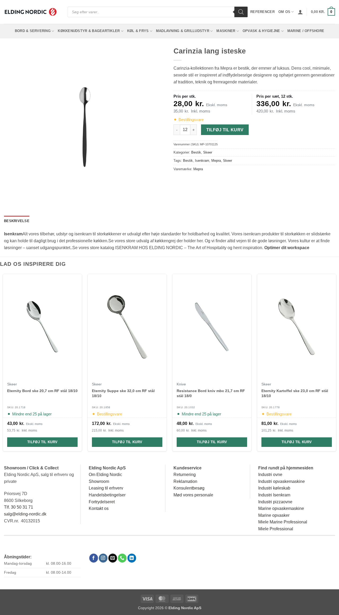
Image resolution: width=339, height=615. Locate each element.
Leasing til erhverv (106, 488)
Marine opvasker (273, 515)
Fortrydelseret (102, 502)
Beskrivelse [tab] (16, 221)
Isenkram (202, 161)
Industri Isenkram (274, 495)
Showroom (99, 481)
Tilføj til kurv (225, 130)
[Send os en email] (112, 558)
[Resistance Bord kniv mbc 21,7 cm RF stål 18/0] (211, 326)
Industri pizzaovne (275, 502)
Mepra (216, 161)
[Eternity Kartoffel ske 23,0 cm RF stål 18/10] (296, 326)
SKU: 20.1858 (101, 407)
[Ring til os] (122, 558)
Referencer (262, 12)
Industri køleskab (274, 488)
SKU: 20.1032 (186, 407)
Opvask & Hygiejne (261, 31)
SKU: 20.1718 (16, 407)
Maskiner (225, 31)
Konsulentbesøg (188, 488)
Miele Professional (275, 529)
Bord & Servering (33, 31)
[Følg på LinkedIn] (131, 558)
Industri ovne (270, 474)
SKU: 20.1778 (270, 407)
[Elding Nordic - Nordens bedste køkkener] (30, 12)
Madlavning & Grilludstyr (182, 31)
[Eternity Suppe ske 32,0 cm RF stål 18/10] (127, 326)
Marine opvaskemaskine (281, 508)
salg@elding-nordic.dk (25, 514)
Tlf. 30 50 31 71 (18, 507)
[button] (300, 12)
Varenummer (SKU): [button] (195, 144)
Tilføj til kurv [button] (42, 442)
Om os (284, 12)
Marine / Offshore (305, 31)
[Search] (241, 12)
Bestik (196, 152)
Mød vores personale (193, 495)
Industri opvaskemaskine (281, 481)
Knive (181, 384)
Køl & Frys (138, 31)
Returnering (184, 474)
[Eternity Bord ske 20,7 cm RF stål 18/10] (42, 326)
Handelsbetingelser (107, 495)
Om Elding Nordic (105, 474)
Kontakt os (99, 508)
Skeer (207, 152)
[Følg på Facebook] (93, 558)
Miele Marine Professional (282, 522)
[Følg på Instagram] (103, 558)
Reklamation (185, 481)
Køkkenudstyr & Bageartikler (89, 31)
